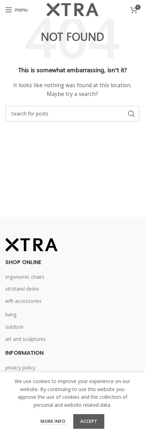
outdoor (14, 326)
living (10, 314)
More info (53, 421)
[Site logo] (72, 9)
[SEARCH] (131, 114)
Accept (88, 421)
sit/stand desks (22, 288)
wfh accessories (23, 301)
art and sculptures (25, 339)
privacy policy (20, 367)
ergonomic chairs (24, 277)
